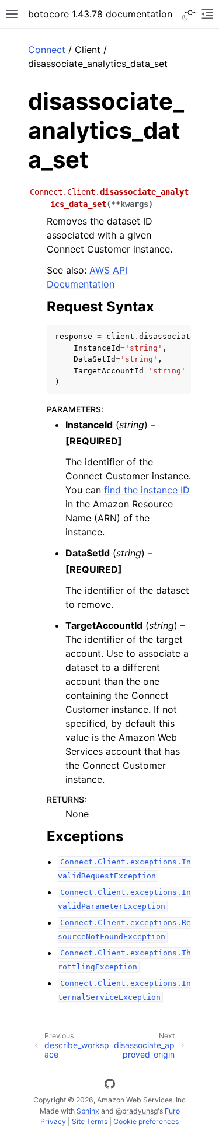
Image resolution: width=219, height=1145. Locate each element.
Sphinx (88, 1111)
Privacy (53, 1121)
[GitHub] (110, 1086)
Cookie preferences (146, 1121)
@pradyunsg (137, 1111)
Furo (172, 1111)
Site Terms (89, 1121)
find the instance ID (147, 490)
